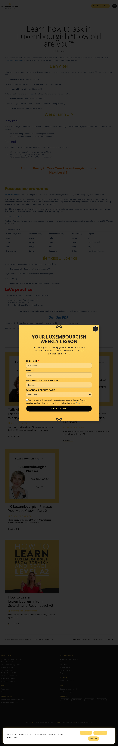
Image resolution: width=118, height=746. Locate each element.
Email (29, 370)
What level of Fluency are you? (42, 380)
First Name (32, 361)
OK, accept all (86, 732)
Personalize (93, 738)
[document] (59, 373)
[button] (95, 328)
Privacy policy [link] (12, 737)
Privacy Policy (81, 403)
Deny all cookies (100, 732)
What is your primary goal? (40, 390)
